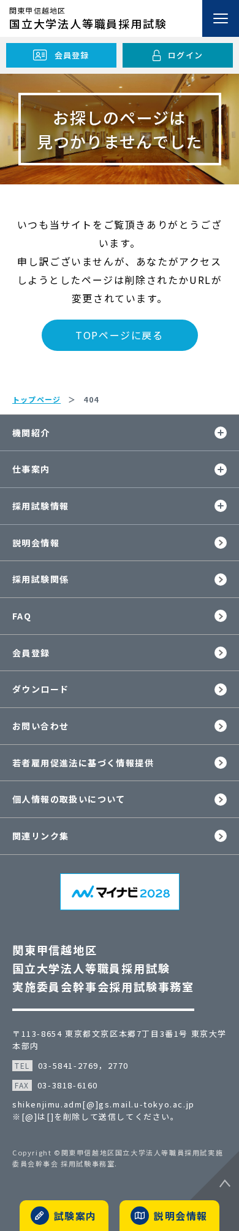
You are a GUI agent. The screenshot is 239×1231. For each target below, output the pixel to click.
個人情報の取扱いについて (69, 799)
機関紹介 (31, 433)
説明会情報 (35, 543)
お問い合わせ (40, 726)
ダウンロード (40, 689)
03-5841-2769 (68, 1065)
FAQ (21, 616)
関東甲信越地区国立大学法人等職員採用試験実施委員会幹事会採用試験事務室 (103, 968)
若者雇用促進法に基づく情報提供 (83, 763)
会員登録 (31, 653)
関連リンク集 (40, 836)
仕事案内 (31, 469)
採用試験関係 (40, 579)
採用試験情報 (40, 506)
